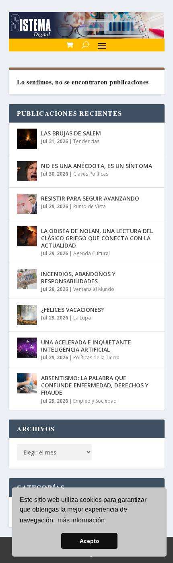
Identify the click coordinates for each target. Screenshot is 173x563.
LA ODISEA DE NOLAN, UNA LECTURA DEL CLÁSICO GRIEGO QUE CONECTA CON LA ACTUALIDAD (97, 238)
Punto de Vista (89, 206)
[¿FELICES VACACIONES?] (27, 315)
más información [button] (81, 520)
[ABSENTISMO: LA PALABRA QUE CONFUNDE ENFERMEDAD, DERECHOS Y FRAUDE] (27, 383)
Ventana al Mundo (93, 289)
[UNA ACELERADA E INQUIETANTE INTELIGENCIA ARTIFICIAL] (27, 348)
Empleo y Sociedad (95, 400)
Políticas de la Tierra (96, 357)
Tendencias (86, 141)
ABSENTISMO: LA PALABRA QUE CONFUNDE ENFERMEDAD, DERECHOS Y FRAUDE (94, 385)
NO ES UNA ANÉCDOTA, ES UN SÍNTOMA (96, 166)
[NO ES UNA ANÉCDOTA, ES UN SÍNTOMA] (27, 171)
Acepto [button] (89, 541)
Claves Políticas (90, 173)
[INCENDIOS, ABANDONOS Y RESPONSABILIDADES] (27, 279)
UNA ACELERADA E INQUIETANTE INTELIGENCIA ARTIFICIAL (86, 345)
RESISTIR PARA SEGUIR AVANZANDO (90, 198)
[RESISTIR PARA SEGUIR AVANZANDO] (27, 204)
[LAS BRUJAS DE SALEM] (27, 139)
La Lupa (82, 317)
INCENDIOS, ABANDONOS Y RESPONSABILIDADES (78, 277)
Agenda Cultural (91, 253)
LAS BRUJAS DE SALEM (71, 133)
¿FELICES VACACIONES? (72, 309)
